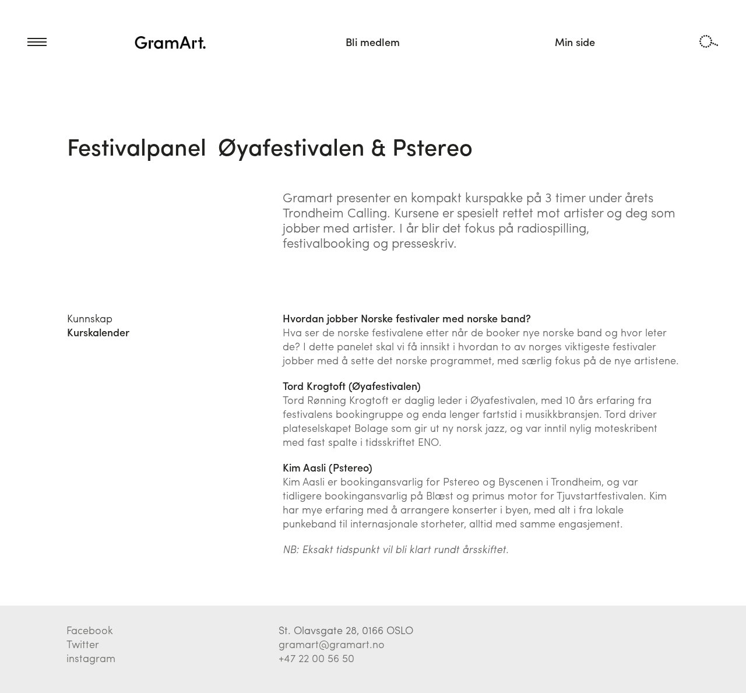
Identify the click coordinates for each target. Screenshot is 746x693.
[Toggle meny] (23, 42)
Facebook (89, 629)
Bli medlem (373, 42)
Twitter (82, 643)
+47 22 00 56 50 (316, 657)
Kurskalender (98, 332)
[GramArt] (171, 42)
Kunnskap (89, 318)
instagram (90, 657)
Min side (575, 42)
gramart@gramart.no (332, 643)
